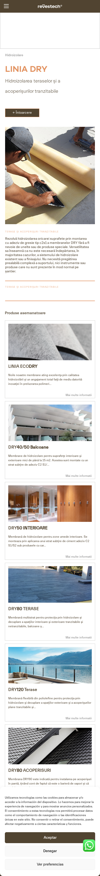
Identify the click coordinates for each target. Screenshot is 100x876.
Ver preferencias (50, 864)
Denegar (50, 851)
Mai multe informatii (79, 395)
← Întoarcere (22, 113)
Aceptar (50, 838)
